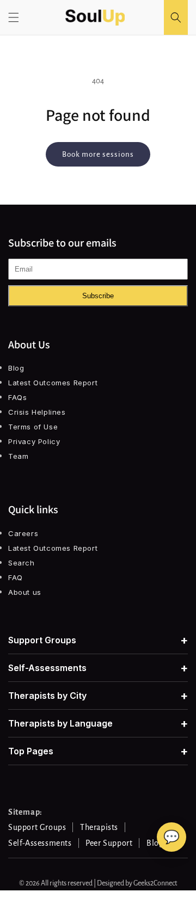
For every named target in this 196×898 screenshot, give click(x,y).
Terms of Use (33, 426)
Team (18, 456)
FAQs (17, 397)
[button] (14, 17)
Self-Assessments (98, 668)
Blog (16, 368)
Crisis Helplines (37, 412)
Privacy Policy (34, 441)
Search (21, 562)
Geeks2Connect (155, 883)
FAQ (15, 577)
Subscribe (98, 296)
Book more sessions (98, 154)
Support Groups (98, 640)
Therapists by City (98, 695)
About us (24, 592)
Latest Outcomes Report (52, 382)
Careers (23, 533)
